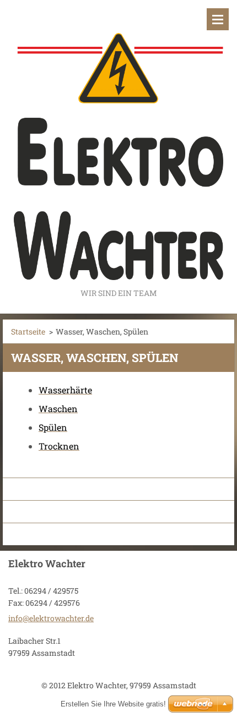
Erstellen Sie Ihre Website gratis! (113, 704)
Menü (218, 19)
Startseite (28, 331)
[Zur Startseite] (118, 143)
